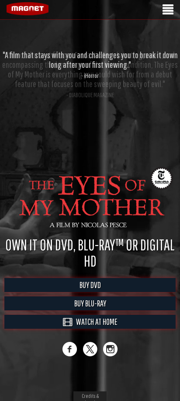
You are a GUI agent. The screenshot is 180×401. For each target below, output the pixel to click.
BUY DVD (90, 294)
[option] (90, 64)
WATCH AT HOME (95, 331)
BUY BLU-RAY (90, 312)
